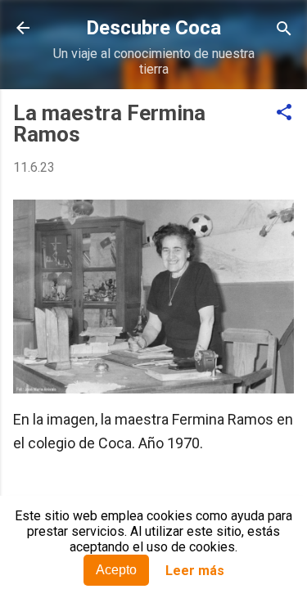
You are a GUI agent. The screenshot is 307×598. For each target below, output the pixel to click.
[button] (284, 113)
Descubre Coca (153, 27)
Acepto (116, 570)
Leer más (194, 570)
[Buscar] (284, 30)
